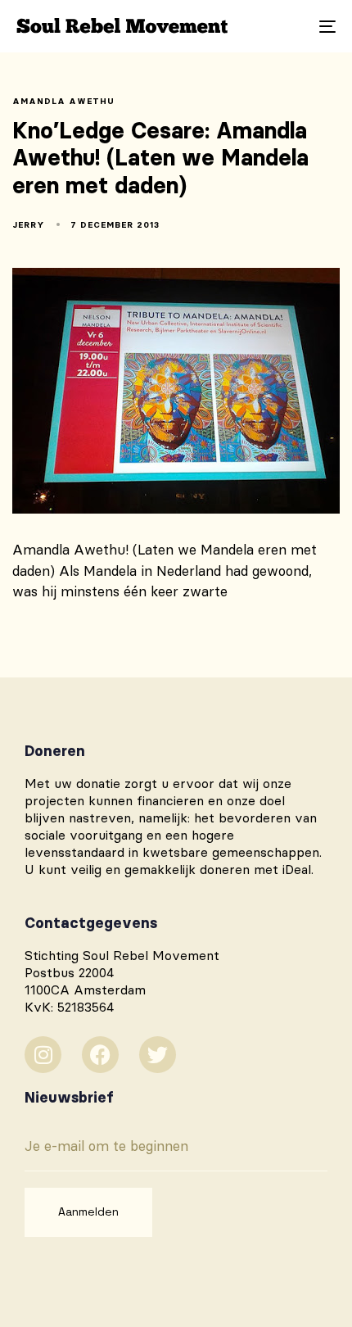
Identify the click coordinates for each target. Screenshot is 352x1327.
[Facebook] (100, 1054)
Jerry (28, 225)
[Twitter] (157, 1054)
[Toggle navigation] (282, 26)
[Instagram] (43, 1054)
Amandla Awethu (63, 101)
